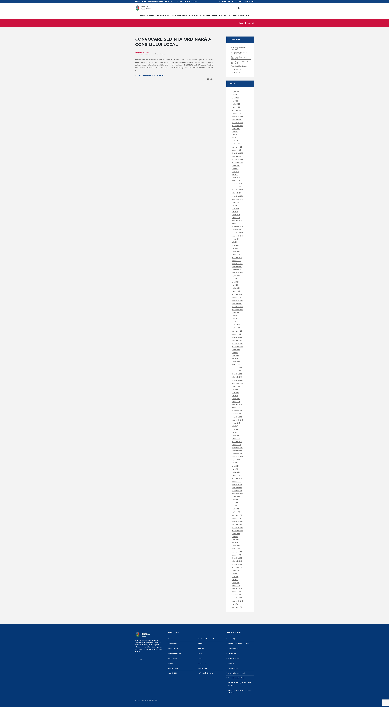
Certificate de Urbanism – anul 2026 (240, 58)
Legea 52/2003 (236, 72)
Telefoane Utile (242, 1)
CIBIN (199, 658)
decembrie (237, 116)
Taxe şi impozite (233, 648)
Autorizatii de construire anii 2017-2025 (239, 53)
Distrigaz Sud (202, 668)
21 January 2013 (143, 52)
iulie (235, 95)
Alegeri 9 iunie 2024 (241, 15)
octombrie (237, 123)
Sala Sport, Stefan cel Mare (207, 639)
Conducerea (172, 639)
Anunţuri (251, 23)
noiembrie (237, 119)
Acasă (142, 15)
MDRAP (200, 644)
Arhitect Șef (232, 639)
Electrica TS (202, 663)
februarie (237, 110)
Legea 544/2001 (236, 69)
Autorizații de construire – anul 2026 (240, 48)
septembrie (237, 126)
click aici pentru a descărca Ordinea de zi (150, 75)
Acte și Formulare (179, 15)
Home (241, 23)
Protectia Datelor (234, 658)
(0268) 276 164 (140, 1)
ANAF (200, 653)
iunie (235, 98)
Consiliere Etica (233, 668)
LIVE (252, 1)
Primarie (150, 15)
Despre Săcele (195, 15)
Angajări (231, 663)
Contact (206, 15)
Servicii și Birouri (163, 15)
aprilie (236, 104)
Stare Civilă (232, 653)
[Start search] (238, 8)
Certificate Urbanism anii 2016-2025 (239, 62)
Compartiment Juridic (150, 54)
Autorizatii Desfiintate (239, 66)
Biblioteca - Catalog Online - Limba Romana (239, 684)
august (236, 92)
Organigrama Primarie (174, 653)
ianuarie (236, 113)
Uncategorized (161, 54)
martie (236, 107)
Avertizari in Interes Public (236, 673)
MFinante (201, 648)
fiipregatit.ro (228, 1)
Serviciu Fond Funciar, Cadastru (238, 644)
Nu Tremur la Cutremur (205, 673)
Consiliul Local (172, 644)
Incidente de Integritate (236, 678)
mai (235, 101)
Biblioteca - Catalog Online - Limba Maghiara (239, 691)
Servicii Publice (172, 658)
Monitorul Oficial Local (221, 15)
